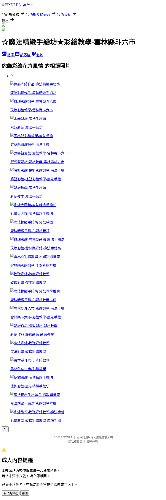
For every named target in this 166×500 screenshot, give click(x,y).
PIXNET (67, 437)
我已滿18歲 (10, 493)
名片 (39, 55)
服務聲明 (92, 441)
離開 (25, 493)
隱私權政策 (75, 441)
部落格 (25, 55)
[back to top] (5, 429)
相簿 (11, 55)
